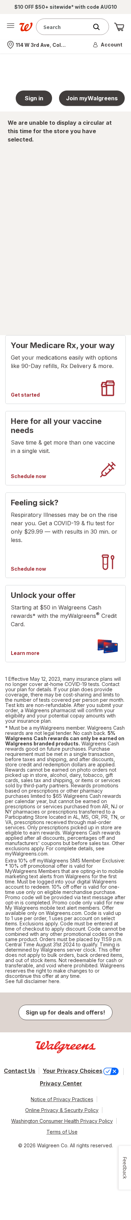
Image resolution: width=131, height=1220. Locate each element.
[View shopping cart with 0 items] (119, 27)
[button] (108, 44)
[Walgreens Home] (25, 27)
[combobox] (63, 27)
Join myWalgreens (92, 98)
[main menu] (10, 27)
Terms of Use (62, 1132)
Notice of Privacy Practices (62, 1099)
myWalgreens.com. (27, 853)
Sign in (34, 98)
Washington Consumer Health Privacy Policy (62, 1121)
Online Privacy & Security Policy (62, 1110)
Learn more (25, 653)
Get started (25, 394)
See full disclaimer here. (32, 981)
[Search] (100, 27)
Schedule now (28, 476)
